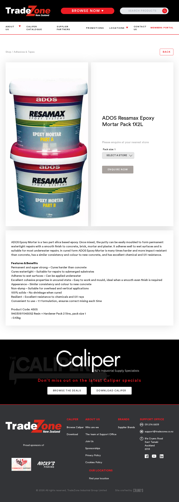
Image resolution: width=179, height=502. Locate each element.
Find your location (99, 478)
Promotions (95, 28)
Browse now (86, 11)
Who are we (92, 427)
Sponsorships (92, 448)
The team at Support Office (100, 434)
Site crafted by (123, 490)
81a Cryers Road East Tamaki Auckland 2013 (154, 443)
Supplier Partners (63, 28)
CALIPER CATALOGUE (34, 28)
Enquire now (118, 169)
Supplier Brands (126, 427)
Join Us (89, 441)
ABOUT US (10, 28)
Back (166, 52)
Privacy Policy (93, 455)
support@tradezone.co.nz (159, 431)
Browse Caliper (75, 427)
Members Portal (162, 28)
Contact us (140, 28)
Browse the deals (67, 390)
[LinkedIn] (161, 456)
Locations (116, 28)
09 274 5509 (152, 424)
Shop (9, 52)
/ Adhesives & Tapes (23, 52)
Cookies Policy (93, 462)
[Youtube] (154, 456)
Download (72, 434)
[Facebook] (146, 456)
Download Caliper (111, 390)
